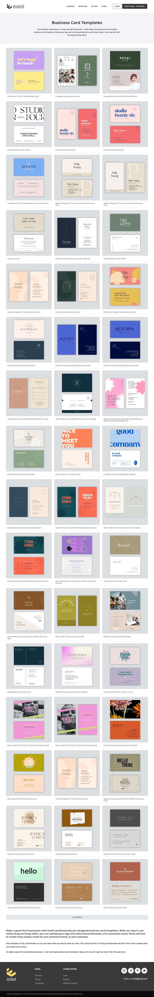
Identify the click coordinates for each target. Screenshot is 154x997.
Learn (104, 6)
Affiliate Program (70, 983)
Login (117, 6)
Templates (39, 983)
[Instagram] (124, 971)
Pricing (94, 6)
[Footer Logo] (11, 974)
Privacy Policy (38, 994)
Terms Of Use (28, 994)
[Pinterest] (138, 971)
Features (38, 975)
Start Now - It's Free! (134, 6)
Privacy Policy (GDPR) (51, 994)
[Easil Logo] (16, 6)
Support (66, 979)
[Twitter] (144, 971)
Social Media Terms (65, 994)
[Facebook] (131, 971)
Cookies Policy (78, 994)
